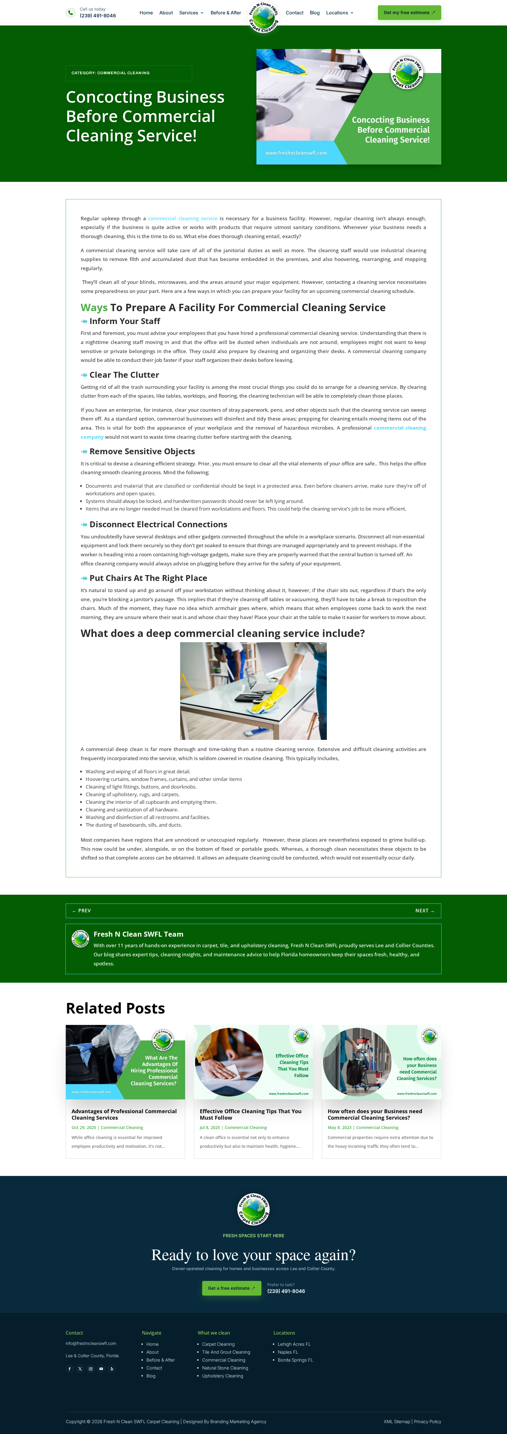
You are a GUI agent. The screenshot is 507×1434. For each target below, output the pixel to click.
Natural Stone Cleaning (225, 1368)
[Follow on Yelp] (112, 1369)
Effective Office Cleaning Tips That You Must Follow (251, 1114)
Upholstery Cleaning (222, 1376)
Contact (294, 13)
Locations (337, 13)
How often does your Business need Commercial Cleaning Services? (375, 1114)
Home (146, 13)
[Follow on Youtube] (101, 1369)
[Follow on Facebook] (69, 1369)
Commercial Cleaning (123, 73)
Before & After (226, 13)
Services (188, 13)
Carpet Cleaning (218, 1344)
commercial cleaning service (182, 218)
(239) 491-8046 (98, 15)
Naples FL (288, 1352)
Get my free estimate (407, 12)
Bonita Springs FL (295, 1360)
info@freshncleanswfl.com (91, 1343)
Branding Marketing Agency (238, 1421)
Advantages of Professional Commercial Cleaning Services (124, 1114)
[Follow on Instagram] (90, 1369)
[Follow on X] (80, 1369)
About (166, 13)
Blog (315, 13)
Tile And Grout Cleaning (226, 1352)
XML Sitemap (397, 1421)
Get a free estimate (229, 1288)
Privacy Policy (427, 1421)
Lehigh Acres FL (294, 1344)
